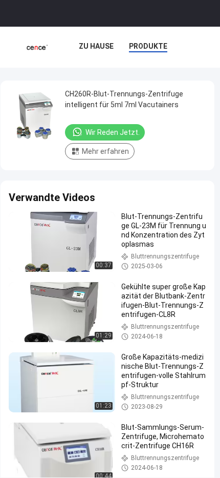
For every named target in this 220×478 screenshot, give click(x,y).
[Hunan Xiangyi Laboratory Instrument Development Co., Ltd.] (37, 47)
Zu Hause (96, 46)
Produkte (148, 46)
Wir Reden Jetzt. (112, 132)
